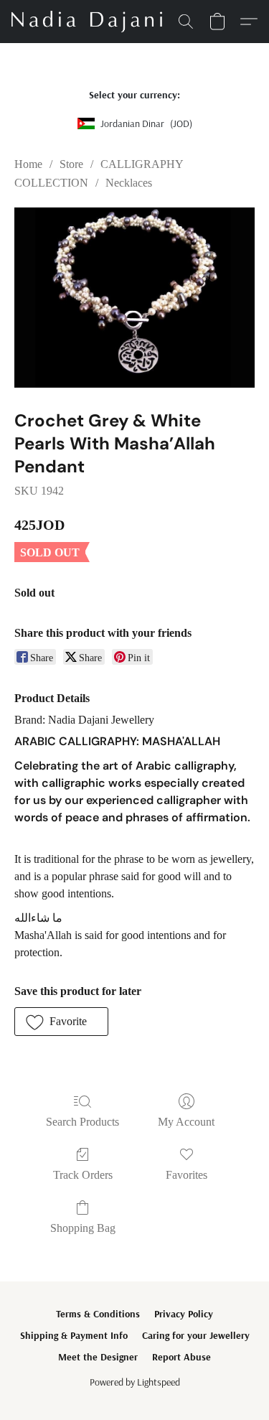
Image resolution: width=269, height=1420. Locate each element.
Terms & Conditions (98, 1313)
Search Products (82, 1122)
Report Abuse (181, 1356)
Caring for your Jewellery (196, 1335)
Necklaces (128, 183)
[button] (90, 21)
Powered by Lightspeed (135, 1381)
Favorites (186, 1175)
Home (28, 164)
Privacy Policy (183, 1313)
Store (71, 164)
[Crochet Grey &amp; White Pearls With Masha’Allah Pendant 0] (134, 297)
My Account (186, 1122)
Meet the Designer (98, 1356)
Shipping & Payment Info (74, 1335)
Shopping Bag (82, 1228)
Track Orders (83, 1175)
